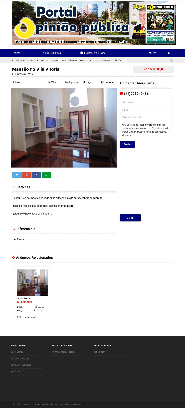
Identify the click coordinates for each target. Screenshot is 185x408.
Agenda (74, 60)
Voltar (130, 217)
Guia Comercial (60, 60)
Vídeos (94, 60)
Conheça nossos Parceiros (64, 352)
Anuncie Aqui (106, 60)
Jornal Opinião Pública (21, 365)
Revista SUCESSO (19, 371)
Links (31, 60)
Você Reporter (121, 60)
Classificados (44, 60)
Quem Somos (17, 352)
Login (154, 52)
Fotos (84, 60)
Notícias (21, 60)
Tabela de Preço (101, 352)
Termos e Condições (20, 358)
